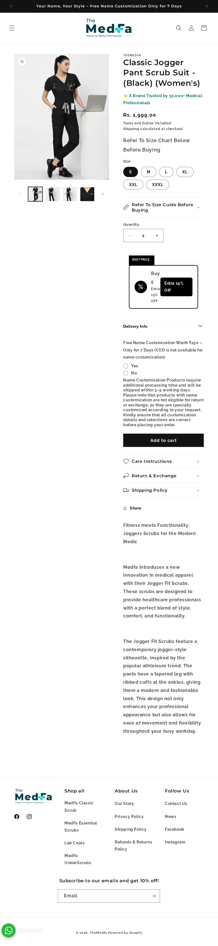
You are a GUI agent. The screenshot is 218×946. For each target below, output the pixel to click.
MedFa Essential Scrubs (80, 826)
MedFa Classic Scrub (79, 806)
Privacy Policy (129, 816)
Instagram (175, 842)
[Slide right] (103, 194)
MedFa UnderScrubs (77, 859)
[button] (12, 28)
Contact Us (176, 803)
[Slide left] (20, 194)
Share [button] (135, 508)
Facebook (175, 829)
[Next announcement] (207, 6)
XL (185, 172)
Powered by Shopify (125, 933)
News (170, 816)
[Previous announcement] (11, 6)
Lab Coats (74, 843)
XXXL (157, 184)
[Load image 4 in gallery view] (87, 194)
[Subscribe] (153, 896)
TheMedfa (98, 933)
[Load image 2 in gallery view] (52, 194)
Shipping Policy (131, 829)
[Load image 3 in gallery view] (70, 194)
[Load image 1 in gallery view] (35, 194)
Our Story (124, 803)
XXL (133, 184)
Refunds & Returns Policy (133, 845)
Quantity (131, 224)
